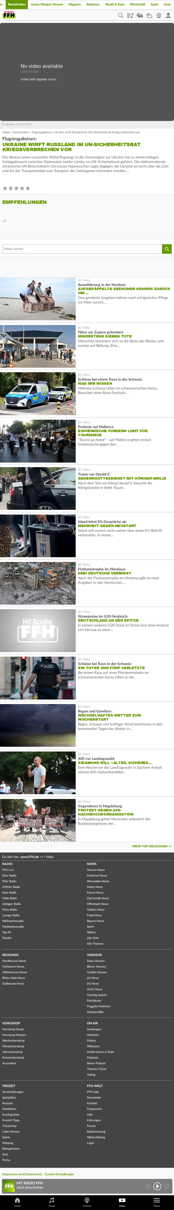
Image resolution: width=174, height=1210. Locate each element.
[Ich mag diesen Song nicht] (166, 1186)
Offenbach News (98, 904)
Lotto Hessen (10, 1131)
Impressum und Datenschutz (22, 1174)
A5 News (93, 983)
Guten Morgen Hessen (47, 4)
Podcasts (93, 1057)
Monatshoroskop (13, 1046)
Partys (6, 1160)
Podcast (87, 1206)
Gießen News (96, 909)
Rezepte (7, 1103)
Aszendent (9, 1063)
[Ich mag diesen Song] (148, 1186)
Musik (52, 1206)
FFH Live (8, 870)
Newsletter (94, 1097)
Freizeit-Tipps (11, 1120)
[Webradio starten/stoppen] (157, 1186)
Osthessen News (13, 966)
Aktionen (93, 4)
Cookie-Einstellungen (59, 1174)
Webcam (158, 14)
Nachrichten (17, 4)
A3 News (93, 978)
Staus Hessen (95, 961)
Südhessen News (13, 983)
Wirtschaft (137, 4)
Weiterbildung (96, 1137)
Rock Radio (9, 892)
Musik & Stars (115, 4)
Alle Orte (93, 938)
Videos (91, 1040)
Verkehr (94, 955)
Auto (167, 4)
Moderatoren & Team (100, 1052)
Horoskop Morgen (14, 1035)
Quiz (5, 1154)
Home (17, 1206)
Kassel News (95, 892)
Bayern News (95, 921)
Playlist (130, 14)
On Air (92, 1023)
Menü (157, 1206)
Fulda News (94, 915)
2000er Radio (11, 887)
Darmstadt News (98, 898)
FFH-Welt (95, 1086)
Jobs (90, 1114)
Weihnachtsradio (13, 921)
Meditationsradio (13, 926)
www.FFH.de (29, 857)
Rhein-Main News (13, 978)
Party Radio (9, 909)
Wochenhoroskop (13, 1040)
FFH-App (93, 1092)
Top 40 (6, 932)
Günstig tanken (97, 995)
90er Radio (9, 881)
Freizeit (8, 1086)
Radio (7, 864)
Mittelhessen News (14, 972)
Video (6, 132)
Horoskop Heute (13, 1029)
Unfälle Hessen (97, 972)
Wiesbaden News (98, 881)
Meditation (9, 1109)
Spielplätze (9, 1097)
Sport (154, 4)
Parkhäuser (94, 1000)
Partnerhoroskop (13, 1057)
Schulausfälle (95, 1012)
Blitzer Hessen (96, 966)
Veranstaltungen (12, 1092)
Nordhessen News (14, 961)
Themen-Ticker (97, 1069)
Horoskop (11, 1023)
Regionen (10, 955)
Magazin (75, 4)
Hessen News (96, 870)
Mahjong (7, 1143)
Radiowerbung (96, 1131)
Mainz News (95, 887)
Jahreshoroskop (12, 1052)
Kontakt (92, 1103)
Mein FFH (168, 14)
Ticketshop (9, 1126)
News (92, 864)
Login (90, 1143)
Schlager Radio (11, 904)
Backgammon (10, 1148)
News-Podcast (96, 1063)
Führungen (94, 1120)
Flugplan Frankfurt (98, 1006)
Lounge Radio (10, 915)
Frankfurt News (97, 875)
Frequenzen (94, 1109)
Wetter (149, 14)
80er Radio (9, 875)
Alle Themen (95, 943)
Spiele (6, 1137)
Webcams (93, 1046)
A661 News (95, 989)
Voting (91, 1074)
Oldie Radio (9, 898)
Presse (91, 1126)
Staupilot (139, 14)
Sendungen (94, 1029)
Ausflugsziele (10, 1114)
